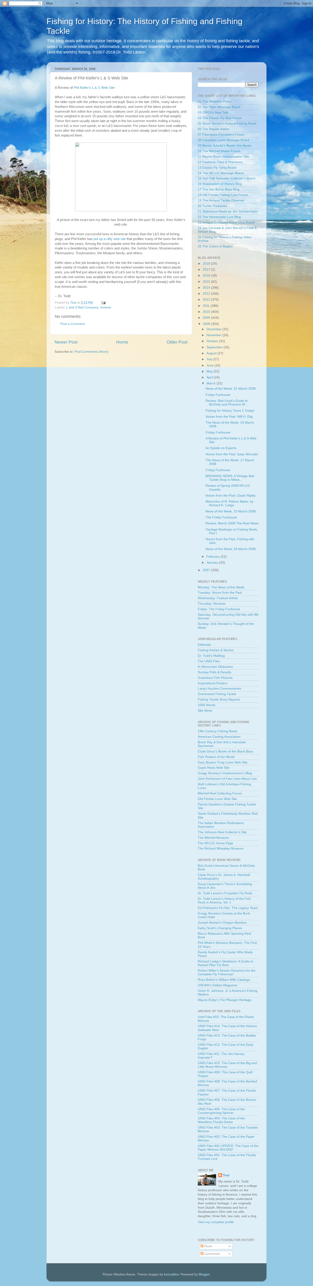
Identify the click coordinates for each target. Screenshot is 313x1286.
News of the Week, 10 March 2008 (231, 511)
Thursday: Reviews (211, 603)
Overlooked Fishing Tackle (217, 694)
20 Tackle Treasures (212, 206)
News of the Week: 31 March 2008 (231, 388)
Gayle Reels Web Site (213, 767)
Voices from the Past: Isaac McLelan (232, 454)
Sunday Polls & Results (214, 672)
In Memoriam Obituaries (215, 666)
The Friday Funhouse (221, 517)
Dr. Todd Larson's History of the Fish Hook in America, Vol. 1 (224, 900)
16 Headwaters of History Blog (220, 184)
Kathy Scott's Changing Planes (220, 928)
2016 (207, 275)
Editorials (204, 644)
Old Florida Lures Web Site (217, 799)
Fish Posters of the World (216, 757)
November (214, 335)
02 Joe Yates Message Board (219, 107)
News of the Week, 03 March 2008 (231, 549)
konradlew (171, 1274)
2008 (207, 324)
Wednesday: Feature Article (218, 598)
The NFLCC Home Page (215, 843)
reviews (105, 307)
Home (122, 342)
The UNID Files (209, 661)
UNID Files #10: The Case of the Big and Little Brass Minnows (227, 1064)
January (212, 562)
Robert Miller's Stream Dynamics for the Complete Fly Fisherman (226, 972)
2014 (207, 287)
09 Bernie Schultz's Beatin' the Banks (225, 145)
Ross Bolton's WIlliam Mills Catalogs (224, 979)
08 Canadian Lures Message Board (223, 140)
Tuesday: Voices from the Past (220, 592)
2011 (207, 306)
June (210, 365)
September (214, 347)
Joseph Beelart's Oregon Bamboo (222, 922)
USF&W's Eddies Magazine (217, 985)
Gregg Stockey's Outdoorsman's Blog (225, 773)
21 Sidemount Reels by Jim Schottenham (228, 211)
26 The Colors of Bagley (215, 246)
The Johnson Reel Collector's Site (222, 832)
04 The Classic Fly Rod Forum (220, 118)
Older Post (177, 342)
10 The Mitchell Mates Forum (219, 151)
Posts (207, 1246)
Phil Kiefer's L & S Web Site (94, 87)
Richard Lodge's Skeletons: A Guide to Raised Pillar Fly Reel (225, 963)
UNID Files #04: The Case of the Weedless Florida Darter (221, 1120)
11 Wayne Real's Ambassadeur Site (223, 156)
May (210, 371)
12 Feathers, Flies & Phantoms (220, 162)
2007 (207, 570)
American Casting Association (219, 736)
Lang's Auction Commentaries (219, 688)
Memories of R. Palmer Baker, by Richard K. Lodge (229, 503)
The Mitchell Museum (213, 837)
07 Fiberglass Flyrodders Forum (221, 134)
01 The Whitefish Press (214, 101)
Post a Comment (72, 324)
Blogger (204, 1274)
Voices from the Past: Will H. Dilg (229, 416)
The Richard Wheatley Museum (221, 848)
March (211, 383)
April (210, 377)
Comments (211, 1253)
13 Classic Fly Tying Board (217, 167)
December (214, 329)
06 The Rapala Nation (214, 129)
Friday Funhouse (218, 395)
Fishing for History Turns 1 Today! (230, 410)
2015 (207, 281)
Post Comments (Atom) (91, 351)
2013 (207, 293)
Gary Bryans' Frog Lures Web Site (222, 762)
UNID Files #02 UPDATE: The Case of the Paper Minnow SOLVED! (228, 1147)
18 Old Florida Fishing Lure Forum (223, 195)
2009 (207, 317)
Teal (226, 1175)
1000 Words (206, 705)
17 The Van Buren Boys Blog (218, 189)
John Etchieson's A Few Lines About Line (227, 778)
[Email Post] (103, 302)
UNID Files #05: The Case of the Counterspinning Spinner (221, 1111)
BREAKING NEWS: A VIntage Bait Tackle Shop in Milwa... (230, 477)
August (211, 353)
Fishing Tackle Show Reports (219, 699)
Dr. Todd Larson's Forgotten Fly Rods (225, 893)
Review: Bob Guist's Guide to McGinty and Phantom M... (227, 402)
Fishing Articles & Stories (215, 650)
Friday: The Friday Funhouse (219, 609)
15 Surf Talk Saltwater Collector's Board (226, 178)
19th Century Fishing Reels (217, 731)
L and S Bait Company (82, 307)
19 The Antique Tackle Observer (221, 200)
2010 (207, 311)
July (209, 359)
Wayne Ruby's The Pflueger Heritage (224, 1000)
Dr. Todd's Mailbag (211, 655)
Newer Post (66, 342)
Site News (205, 710)
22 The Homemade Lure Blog (219, 217)
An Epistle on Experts (221, 448)
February (213, 556)
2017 (207, 269)
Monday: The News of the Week (221, 587)
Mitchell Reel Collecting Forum (220, 793)
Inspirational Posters (212, 683)
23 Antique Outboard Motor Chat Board (226, 222)
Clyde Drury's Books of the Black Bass (225, 751)
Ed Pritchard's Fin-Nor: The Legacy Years (228, 908)
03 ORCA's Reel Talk (213, 112)
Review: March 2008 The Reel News (232, 523)
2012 (207, 299)
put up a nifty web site (109, 239)
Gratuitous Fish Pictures (215, 677)
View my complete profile (216, 1222)
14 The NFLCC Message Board (221, 173)
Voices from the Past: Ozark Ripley (231, 495)
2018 (207, 263)
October (212, 341)
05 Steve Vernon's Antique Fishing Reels (227, 123)
